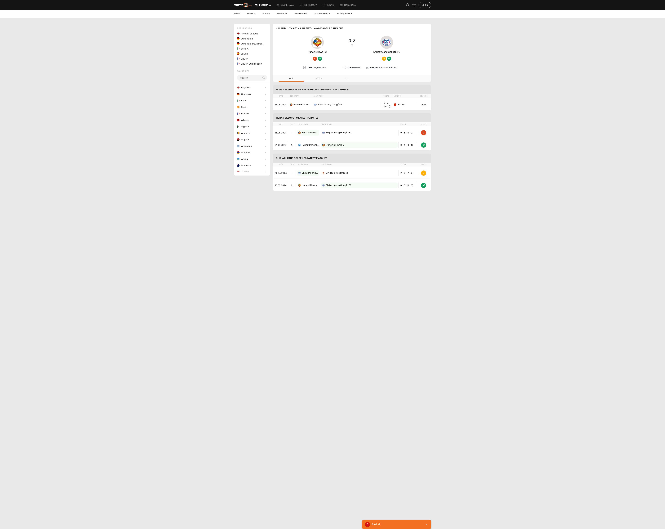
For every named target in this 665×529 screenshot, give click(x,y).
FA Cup (401, 104)
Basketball (287, 5)
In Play (266, 13)
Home (237, 13)
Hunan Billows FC (317, 52)
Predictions (301, 13)
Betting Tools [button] (344, 13)
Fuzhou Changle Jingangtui (310, 145)
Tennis (330, 5)
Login (425, 5)
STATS (318, 78)
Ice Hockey (310, 5)
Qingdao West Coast (337, 173)
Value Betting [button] (321, 13)
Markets (251, 13)
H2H (346, 78)
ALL (291, 78)
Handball (350, 5)
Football (265, 5)
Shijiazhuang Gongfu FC (386, 52)
